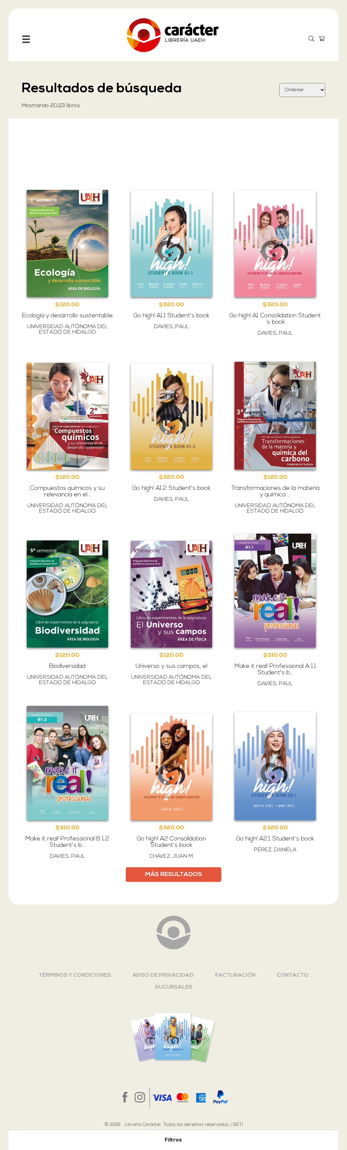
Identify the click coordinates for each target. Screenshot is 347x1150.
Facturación (235, 975)
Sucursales (173, 987)
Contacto (292, 975)
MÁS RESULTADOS (173, 874)
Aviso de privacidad (163, 975)
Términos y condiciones (75, 975)
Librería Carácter (143, 1125)
